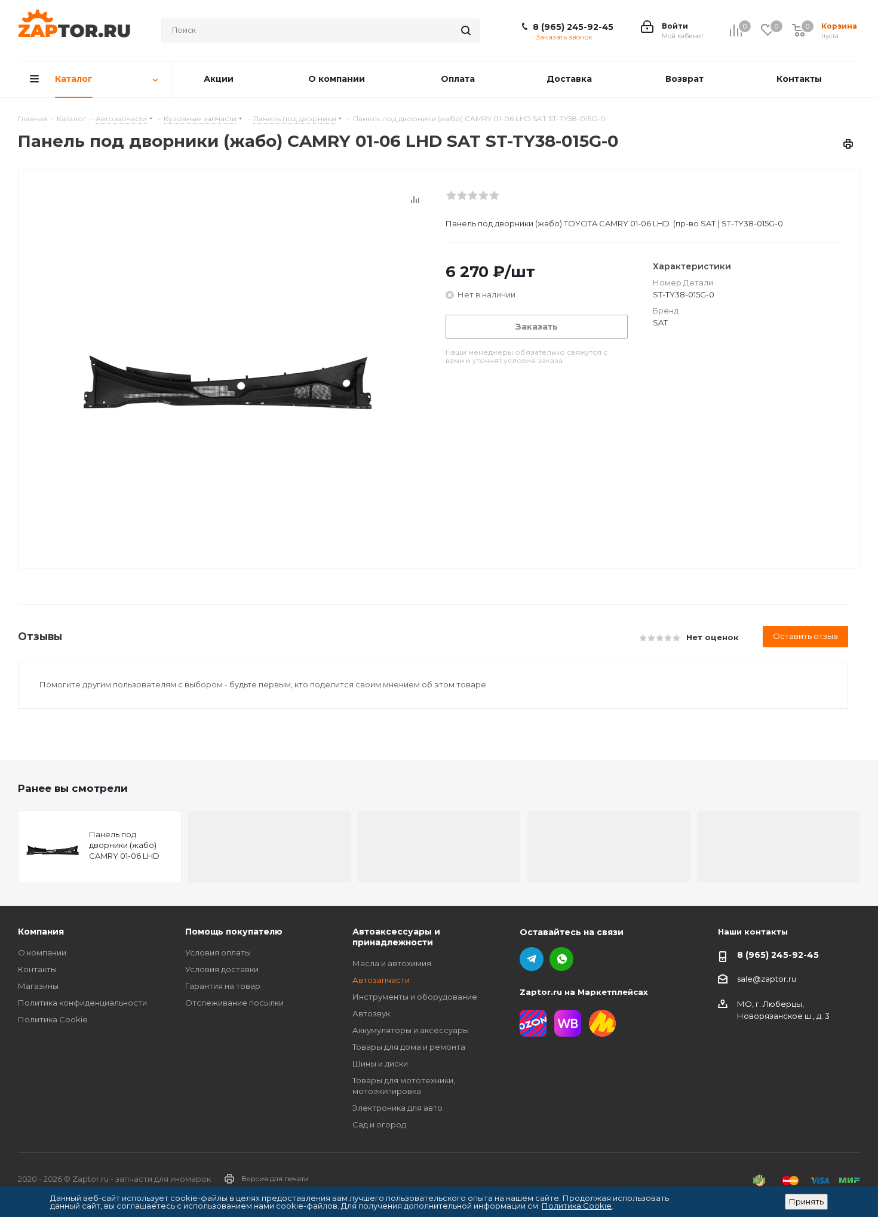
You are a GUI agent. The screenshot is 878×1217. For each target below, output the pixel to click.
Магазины (38, 986)
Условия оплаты (218, 952)
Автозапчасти (381, 980)
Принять (806, 1201)
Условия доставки (222, 969)
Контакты (37, 969)
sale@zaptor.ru (766, 979)
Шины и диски (380, 1063)
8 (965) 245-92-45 (573, 27)
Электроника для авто (397, 1107)
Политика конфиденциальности (82, 1002)
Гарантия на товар (222, 986)
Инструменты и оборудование (414, 996)
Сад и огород (379, 1124)
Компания (41, 931)
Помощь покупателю (234, 931)
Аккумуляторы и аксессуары (410, 1030)
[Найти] (466, 30)
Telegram (532, 959)
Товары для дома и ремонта (408, 1047)
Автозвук (371, 1013)
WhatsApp (561, 959)
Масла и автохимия (391, 963)
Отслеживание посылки (234, 1002)
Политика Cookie (53, 1019)
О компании (42, 952)
